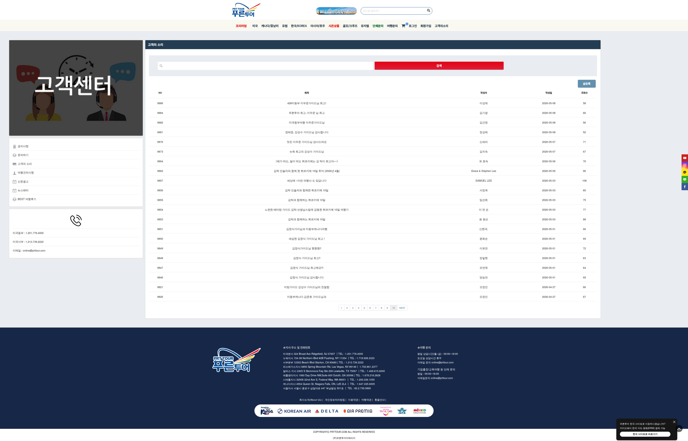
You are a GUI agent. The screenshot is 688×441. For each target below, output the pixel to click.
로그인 (413, 26)
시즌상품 (334, 26)
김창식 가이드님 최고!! (306, 258)
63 (584, 258)
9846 (160, 277)
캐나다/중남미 (270, 26)
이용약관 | (354, 399)
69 (584, 238)
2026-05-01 (548, 229)
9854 (160, 209)
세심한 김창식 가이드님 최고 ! (307, 238)
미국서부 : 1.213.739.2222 (28, 241)
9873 (160, 151)
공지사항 (23, 146)
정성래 (484, 132)
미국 (254, 26)
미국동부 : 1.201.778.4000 (28, 233)
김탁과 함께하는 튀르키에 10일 (306, 200)
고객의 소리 (25, 163)
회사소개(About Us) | (311, 399)
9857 (160, 180)
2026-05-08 (548, 103)
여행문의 (392, 26)
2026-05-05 (548, 171)
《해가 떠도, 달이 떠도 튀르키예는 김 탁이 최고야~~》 (306, 161)
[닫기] (674, 422)
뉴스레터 (23, 190)
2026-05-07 (548, 142)
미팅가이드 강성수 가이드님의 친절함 (306, 287)
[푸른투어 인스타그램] (685, 165)
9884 (160, 113)
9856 (160, 190)
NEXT (402, 307)
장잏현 (484, 258)
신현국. (483, 229)
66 (584, 113)
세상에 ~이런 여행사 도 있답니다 (306, 180)
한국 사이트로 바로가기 (645, 434)
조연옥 (484, 267)
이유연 (484, 248)
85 (584, 190)
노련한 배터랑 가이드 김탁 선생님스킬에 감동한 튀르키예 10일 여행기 (307, 209)
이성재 (484, 103)
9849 (160, 248)
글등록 (587, 84)
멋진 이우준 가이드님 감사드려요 (307, 142)
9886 (160, 103)
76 (584, 161)
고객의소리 (441, 26)
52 (584, 132)
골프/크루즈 (350, 26)
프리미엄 (241, 26)
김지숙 (484, 151)
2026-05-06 (548, 161)
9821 (160, 287)
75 (584, 200)
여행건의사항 (26, 172)
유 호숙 (483, 161)
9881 (160, 132)
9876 (160, 142)
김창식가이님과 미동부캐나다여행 (306, 229)
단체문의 (378, 26)
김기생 (484, 113)
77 (584, 209)
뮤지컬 (365, 26)
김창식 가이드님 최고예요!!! (306, 267)
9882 (160, 122)
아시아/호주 (317, 26)
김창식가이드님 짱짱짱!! (306, 248)
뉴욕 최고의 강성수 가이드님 (307, 151)
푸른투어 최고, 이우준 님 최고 (307, 113)
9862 (160, 171)
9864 (160, 161)
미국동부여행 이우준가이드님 (307, 122)
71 (584, 142)
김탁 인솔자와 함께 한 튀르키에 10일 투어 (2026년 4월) (307, 171)
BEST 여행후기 (27, 199)
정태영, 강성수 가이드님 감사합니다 (306, 132)
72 (584, 248)
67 (584, 151)
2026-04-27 (548, 287)
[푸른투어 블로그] (685, 179)
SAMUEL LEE (484, 180)
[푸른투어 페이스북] (685, 186)
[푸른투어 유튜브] (685, 158)
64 (584, 267)
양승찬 (484, 277)
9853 (160, 219)
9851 (160, 229)
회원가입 (426, 26)
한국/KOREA (299, 26)
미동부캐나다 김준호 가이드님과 (306, 296)
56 (584, 122)
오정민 (484, 287)
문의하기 (23, 155)
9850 (160, 238)
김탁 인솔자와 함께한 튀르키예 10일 (306, 190)
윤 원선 (483, 219)
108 (584, 180)
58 (584, 103)
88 (584, 219)
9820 (160, 296)
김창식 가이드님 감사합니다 (307, 277)
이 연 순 (483, 209)
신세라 (484, 142)
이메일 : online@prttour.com (29, 250)
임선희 (484, 200)
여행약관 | (367, 399)
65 (584, 277)
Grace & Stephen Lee (483, 171)
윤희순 (484, 238)
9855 (160, 200)
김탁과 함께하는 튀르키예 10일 (306, 219)
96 (584, 171)
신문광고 (23, 181)
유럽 (285, 26)
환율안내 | (380, 399)
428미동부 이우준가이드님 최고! (306, 103)
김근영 (484, 122)
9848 (160, 258)
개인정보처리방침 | (335, 399)
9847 (160, 267)
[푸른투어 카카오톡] (685, 172)
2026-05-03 (548, 180)
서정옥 (484, 190)
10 (393, 307)
